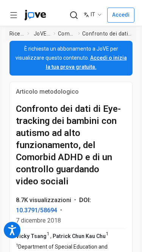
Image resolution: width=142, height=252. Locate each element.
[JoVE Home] (35, 15)
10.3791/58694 (36, 210)
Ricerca (17, 34)
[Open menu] (14, 15)
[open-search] (73, 15)
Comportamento (66, 34)
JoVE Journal (42, 34)
